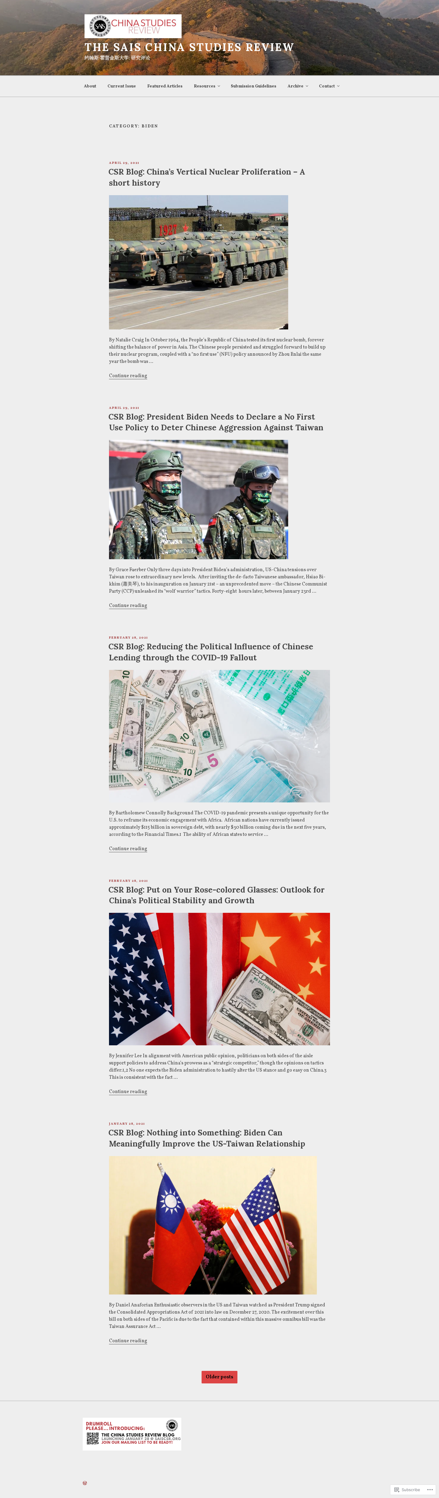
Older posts (219, 1377)
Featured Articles (164, 86)
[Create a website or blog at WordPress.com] (85, 1484)
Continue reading (128, 376)
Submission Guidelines (253, 86)
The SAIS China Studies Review (189, 47)
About (90, 86)
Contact (327, 86)
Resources (204, 86)
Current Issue (122, 86)
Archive (295, 86)
